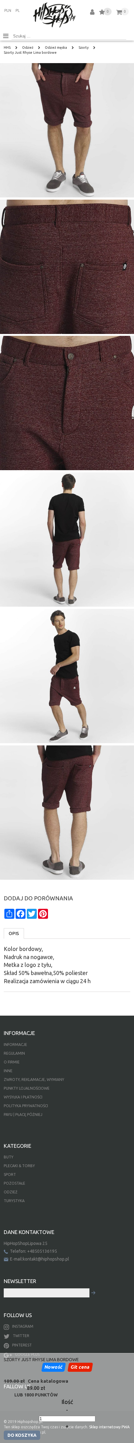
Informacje (15, 1044)
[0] (102, 13)
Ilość (67, 1402)
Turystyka (14, 1201)
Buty (8, 1157)
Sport (10, 1174)
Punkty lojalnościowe (27, 1088)
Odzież (10, 1192)
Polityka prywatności (26, 1106)
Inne (8, 1071)
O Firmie (12, 1062)
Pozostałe (14, 1183)
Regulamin (14, 1053)
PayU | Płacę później (23, 1114)
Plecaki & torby (19, 1166)
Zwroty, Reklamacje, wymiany (34, 1079)
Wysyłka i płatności (23, 1097)
